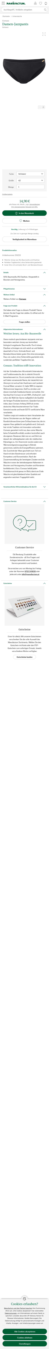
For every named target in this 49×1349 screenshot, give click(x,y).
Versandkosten (34, 204)
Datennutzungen (11, 1313)
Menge (11, 187)
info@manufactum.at (30, 574)
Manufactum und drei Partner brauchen (18, 1308)
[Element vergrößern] (43, 107)
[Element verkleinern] (39, 107)
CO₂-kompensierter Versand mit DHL (24, 207)
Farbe (11, 174)
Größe (11, 180)
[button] (44, 34)
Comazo (22, 299)
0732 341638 (30, 571)
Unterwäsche (17, 16)
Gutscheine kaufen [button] (24, 657)
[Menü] (3, 3)
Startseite (6, 16)
